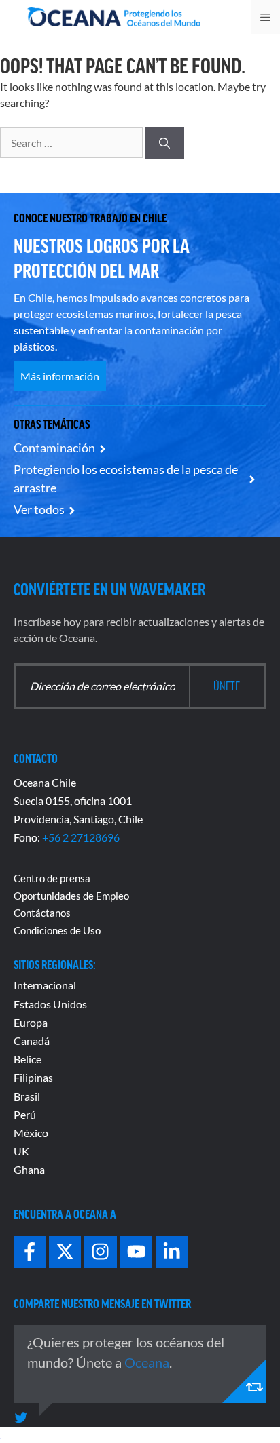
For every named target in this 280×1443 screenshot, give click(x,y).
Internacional (45, 985)
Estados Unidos (50, 1003)
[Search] (164, 143)
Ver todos (39, 509)
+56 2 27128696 (81, 837)
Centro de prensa (52, 878)
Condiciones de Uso (57, 930)
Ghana (29, 1169)
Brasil (27, 1096)
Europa (31, 1022)
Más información (59, 376)
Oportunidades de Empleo (71, 896)
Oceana (146, 1362)
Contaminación (54, 447)
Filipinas (33, 1077)
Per (22, 1114)
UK (21, 1151)
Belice (27, 1058)
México (31, 1132)
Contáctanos (42, 913)
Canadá (32, 1040)
